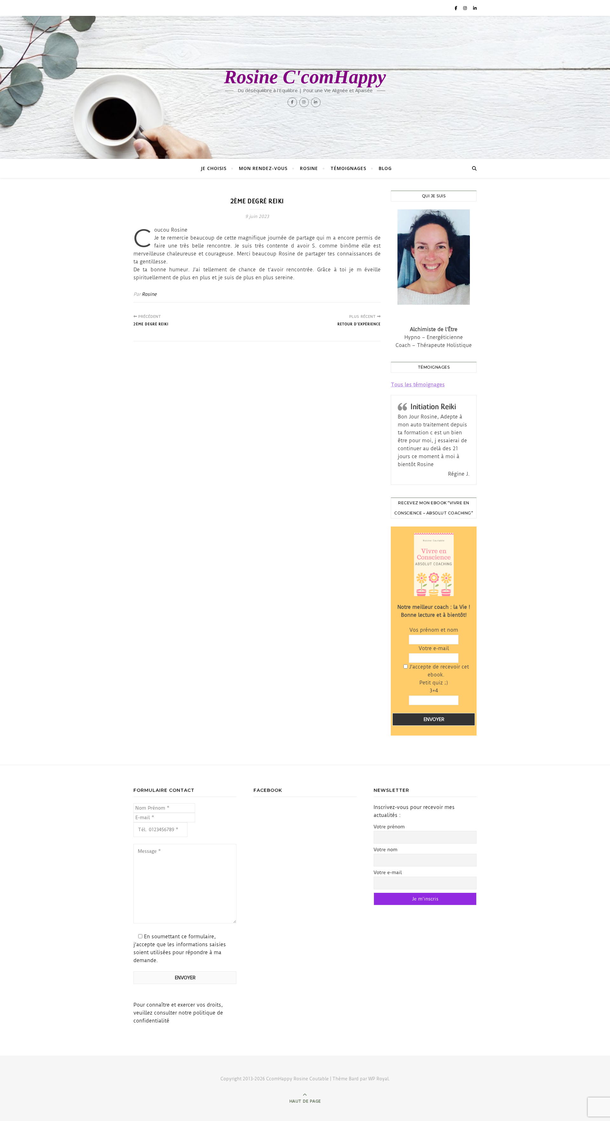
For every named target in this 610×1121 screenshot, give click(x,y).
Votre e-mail (434, 648)
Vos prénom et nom (434, 630)
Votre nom (385, 850)
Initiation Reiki (433, 406)
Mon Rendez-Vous (263, 168)
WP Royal (378, 1078)
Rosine (309, 168)
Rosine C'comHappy (305, 76)
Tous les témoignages (418, 385)
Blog (385, 168)
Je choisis (214, 168)
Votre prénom (389, 827)
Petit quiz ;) (433, 687)
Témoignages (348, 168)
